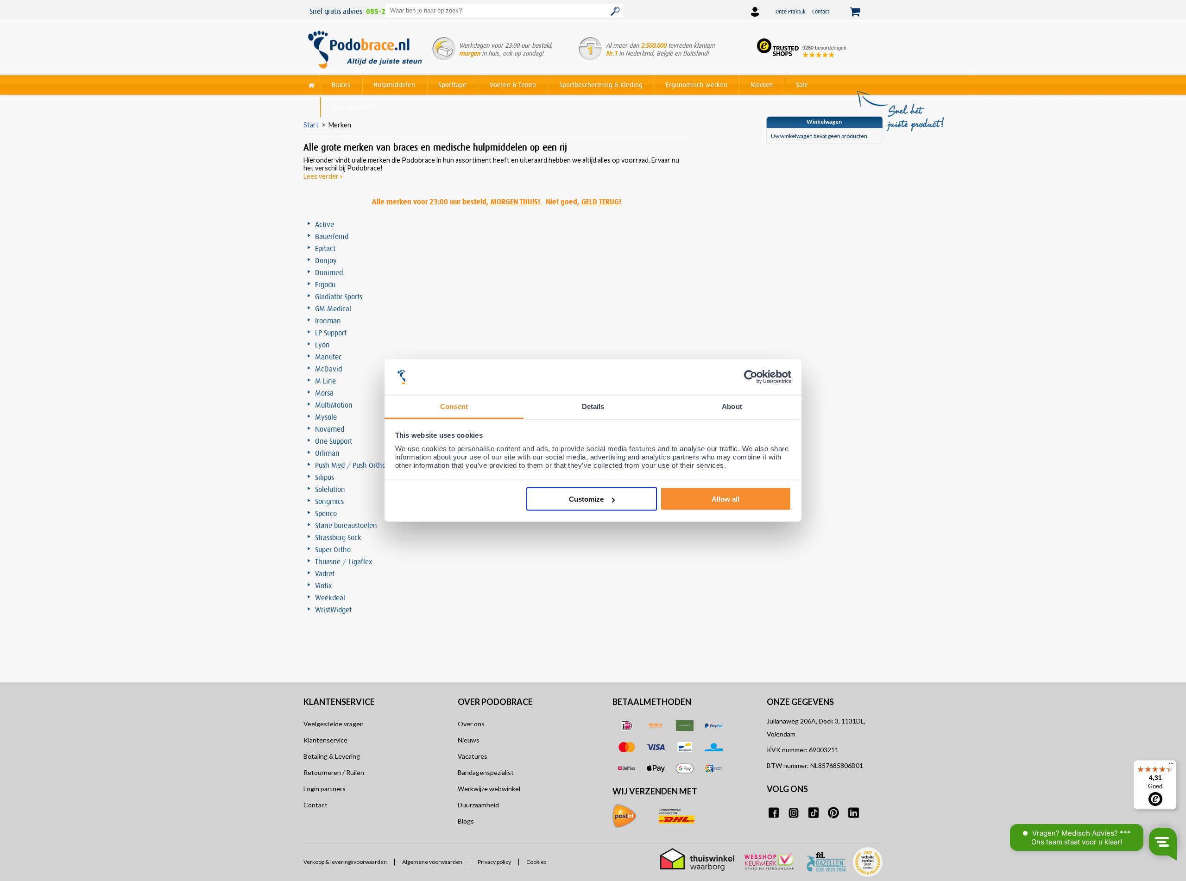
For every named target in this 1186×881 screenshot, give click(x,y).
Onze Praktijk (791, 11)
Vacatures (472, 756)
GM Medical (333, 308)
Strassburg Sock (338, 537)
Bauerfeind (331, 236)
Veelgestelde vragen (333, 724)
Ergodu (325, 284)
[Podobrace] (311, 83)
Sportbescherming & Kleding (601, 84)
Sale (802, 84)
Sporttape (452, 84)
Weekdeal (330, 597)
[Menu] (1171, 765)
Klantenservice (325, 740)
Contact (820, 11)
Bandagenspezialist (486, 772)
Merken (762, 84)
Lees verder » (323, 176)
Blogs (466, 821)
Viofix (323, 585)
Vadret (324, 573)
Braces (341, 84)
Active (324, 224)
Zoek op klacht (353, 107)
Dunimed (329, 272)
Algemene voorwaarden (432, 862)
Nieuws (468, 740)
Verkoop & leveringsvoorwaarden (345, 862)
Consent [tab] (454, 406)
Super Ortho (333, 549)
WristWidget (333, 609)
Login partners (324, 789)
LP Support (331, 332)
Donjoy (326, 260)
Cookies (536, 862)
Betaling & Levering (331, 756)
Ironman (328, 320)
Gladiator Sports (338, 296)
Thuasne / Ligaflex (343, 561)
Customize (586, 499)
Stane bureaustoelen (346, 525)
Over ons (471, 724)
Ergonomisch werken (696, 84)
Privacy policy (494, 862)
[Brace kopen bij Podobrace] (365, 50)
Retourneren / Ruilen (333, 772)
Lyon (322, 344)
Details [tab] (593, 406)
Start (311, 125)
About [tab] (732, 406)
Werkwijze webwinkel (489, 789)
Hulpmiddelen (394, 84)
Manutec (328, 356)
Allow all (725, 499)
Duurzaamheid (478, 805)
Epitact (325, 248)
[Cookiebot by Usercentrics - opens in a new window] (750, 377)
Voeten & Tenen (513, 84)
